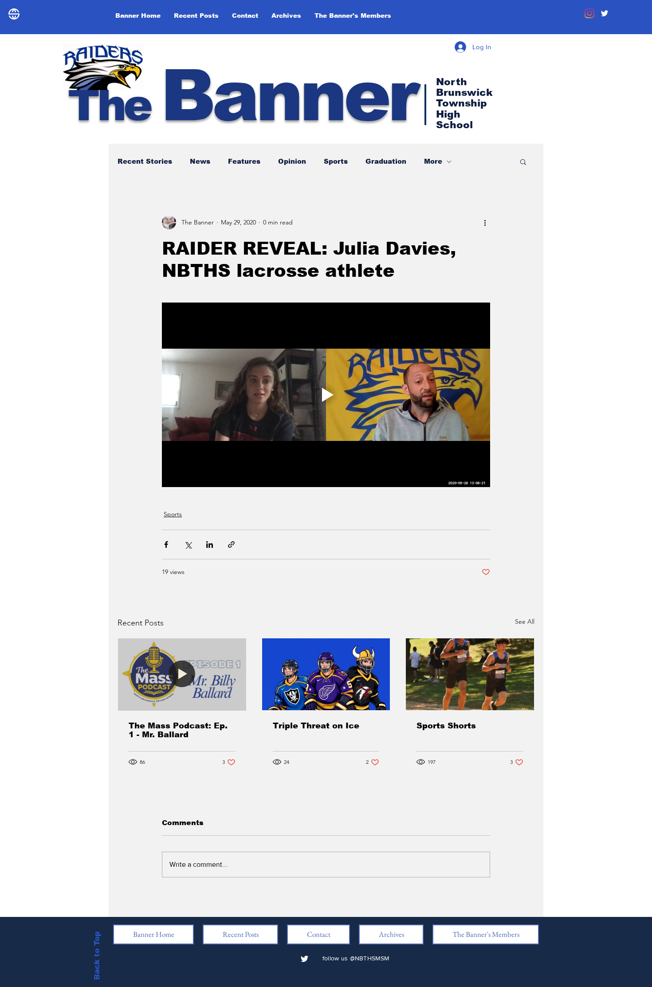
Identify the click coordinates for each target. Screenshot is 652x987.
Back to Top (97, 955)
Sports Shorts (446, 725)
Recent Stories (145, 161)
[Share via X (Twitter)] (188, 544)
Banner (242, 95)
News (200, 161)
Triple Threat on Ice (316, 725)
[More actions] (484, 222)
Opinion (292, 161)
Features (244, 161)
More (433, 161)
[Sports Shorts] (470, 674)
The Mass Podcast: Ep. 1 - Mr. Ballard (178, 730)
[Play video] (326, 395)
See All (524, 621)
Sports (336, 161)
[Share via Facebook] (166, 544)
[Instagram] (589, 13)
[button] (523, 161)
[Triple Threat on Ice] (326, 674)
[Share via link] (231, 544)
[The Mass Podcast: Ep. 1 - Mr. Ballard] (182, 674)
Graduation (385, 161)
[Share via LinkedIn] (209, 544)
